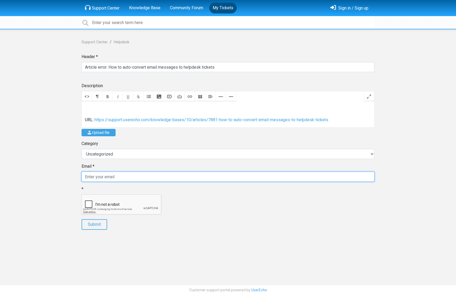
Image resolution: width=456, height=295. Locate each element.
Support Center (106, 8)
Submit (94, 224)
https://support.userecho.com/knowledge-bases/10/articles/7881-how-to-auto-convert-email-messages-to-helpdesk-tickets (211, 119)
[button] (87, 96)
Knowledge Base (144, 7)
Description (92, 85)
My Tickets (223, 7)
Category (90, 143)
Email (87, 166)
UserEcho (259, 290)
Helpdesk (121, 42)
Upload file (100, 132)
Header (88, 56)
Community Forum (186, 7)
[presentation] (228, 114)
